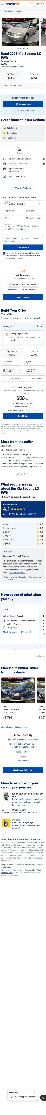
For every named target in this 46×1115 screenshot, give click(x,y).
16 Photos (24, 48)
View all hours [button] (23, 761)
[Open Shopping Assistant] (43, 1098)
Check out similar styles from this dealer (20, 670)
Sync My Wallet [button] (35, 318)
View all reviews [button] (30, 514)
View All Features (23, 188)
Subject (7, 202)
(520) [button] (36, 739)
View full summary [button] (17, 573)
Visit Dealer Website (22, 770)
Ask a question (23, 297)
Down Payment (8, 361)
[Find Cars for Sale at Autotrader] (12, 3)
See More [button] (21, 474)
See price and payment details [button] (12, 67)
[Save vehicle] (41, 21)
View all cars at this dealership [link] (14, 727)
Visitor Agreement (13, 858)
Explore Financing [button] (30, 410)
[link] (17, 632)
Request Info (25, 104)
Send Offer (23, 416)
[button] (31, 4)
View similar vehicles (13, 11)
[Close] (34, 1092)
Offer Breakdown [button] (14, 410)
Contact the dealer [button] (29, 391)
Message (8, 224)
